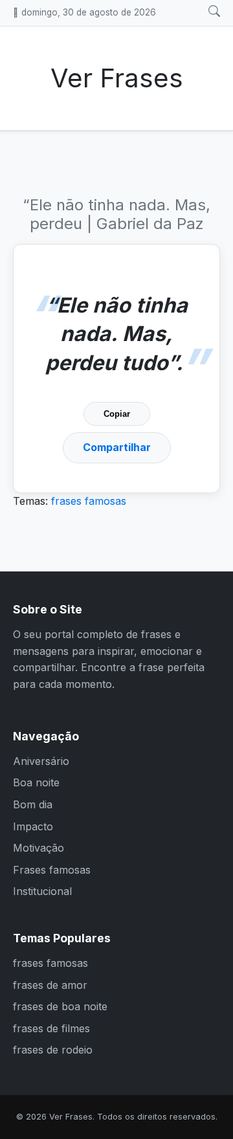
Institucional (42, 891)
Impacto (33, 826)
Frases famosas (52, 869)
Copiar (117, 414)
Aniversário (41, 761)
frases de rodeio (53, 1049)
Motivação (38, 847)
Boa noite (36, 782)
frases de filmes (51, 1028)
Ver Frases (116, 78)
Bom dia (32, 804)
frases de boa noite (60, 1006)
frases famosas (88, 500)
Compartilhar (117, 447)
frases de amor (50, 985)
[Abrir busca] (214, 11)
